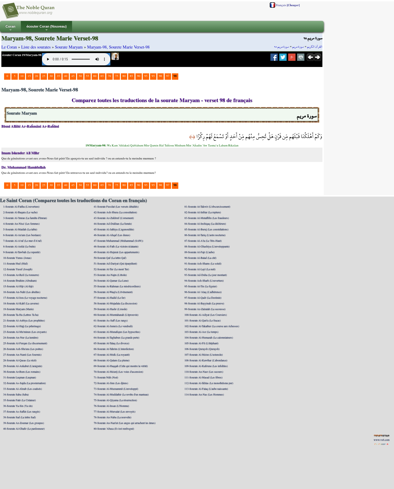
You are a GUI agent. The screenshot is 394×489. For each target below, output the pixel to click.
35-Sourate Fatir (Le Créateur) (19, 400)
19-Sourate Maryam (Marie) (18, 309)
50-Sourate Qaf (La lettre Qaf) (110, 257)
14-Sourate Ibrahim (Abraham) (20, 280)
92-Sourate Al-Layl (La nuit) (199, 269)
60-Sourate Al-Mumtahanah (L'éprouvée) (116, 314)
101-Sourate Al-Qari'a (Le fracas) (202, 320)
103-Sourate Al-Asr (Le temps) (201, 331)
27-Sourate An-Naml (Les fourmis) (22, 354)
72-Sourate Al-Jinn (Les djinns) (111, 383)
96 (160, 76)
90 (138, 76)
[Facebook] (274, 58)
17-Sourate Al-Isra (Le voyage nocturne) (25, 297)
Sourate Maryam (69, 47)
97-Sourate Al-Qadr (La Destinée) (202, 297)
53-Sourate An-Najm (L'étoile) (110, 275)
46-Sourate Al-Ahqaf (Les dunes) (112, 235)
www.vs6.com (381, 439)
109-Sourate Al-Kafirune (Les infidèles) (206, 366)
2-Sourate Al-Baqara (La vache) (20, 212)
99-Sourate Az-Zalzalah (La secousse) (205, 309)
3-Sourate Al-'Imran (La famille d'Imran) (25, 218)
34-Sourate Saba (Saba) (16, 394)
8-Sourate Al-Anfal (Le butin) (19, 246)
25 (43, 76)
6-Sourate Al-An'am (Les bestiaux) (22, 235)
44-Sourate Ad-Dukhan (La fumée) (113, 223)
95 (146, 76)
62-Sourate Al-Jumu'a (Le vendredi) (113, 326)
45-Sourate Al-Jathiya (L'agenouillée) (114, 229)
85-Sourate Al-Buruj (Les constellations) (206, 229)
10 (21, 76)
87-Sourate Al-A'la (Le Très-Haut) (203, 240)
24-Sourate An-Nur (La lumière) (20, 337)
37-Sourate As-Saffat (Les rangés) (21, 411)
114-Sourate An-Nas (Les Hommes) (204, 394)
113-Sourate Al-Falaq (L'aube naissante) (206, 388)
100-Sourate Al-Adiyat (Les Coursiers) (205, 314)
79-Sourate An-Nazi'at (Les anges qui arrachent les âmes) (125, 423)
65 (102, 76)
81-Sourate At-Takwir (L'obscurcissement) (207, 206)
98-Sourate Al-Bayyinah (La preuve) (204, 303)
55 (87, 76)
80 (124, 76)
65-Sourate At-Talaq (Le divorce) (111, 343)
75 (116, 76)
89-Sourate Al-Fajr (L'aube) (199, 252)
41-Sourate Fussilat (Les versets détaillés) (116, 206)
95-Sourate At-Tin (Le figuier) (200, 286)
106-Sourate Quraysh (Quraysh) (202, 349)
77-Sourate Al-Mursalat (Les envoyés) (114, 411)
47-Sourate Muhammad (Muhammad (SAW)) (118, 240)
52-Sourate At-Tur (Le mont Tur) (111, 269)
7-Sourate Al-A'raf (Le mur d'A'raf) (22, 240)
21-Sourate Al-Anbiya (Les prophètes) (24, 320)
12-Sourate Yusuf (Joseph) (17, 269)
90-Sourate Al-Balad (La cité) (200, 257)
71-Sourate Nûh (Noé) (106, 377)
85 (131, 76)
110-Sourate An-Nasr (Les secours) (203, 371)
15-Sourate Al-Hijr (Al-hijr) (18, 286)
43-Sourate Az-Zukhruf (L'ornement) (114, 218)
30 (51, 76)
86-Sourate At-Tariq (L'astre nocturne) (205, 235)
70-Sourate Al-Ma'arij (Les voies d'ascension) (118, 371)
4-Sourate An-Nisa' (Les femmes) (21, 223)
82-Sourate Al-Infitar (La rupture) (202, 212)
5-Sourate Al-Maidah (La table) (20, 229)
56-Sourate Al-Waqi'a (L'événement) (113, 292)
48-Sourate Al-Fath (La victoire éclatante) (116, 246)
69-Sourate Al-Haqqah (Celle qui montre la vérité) (121, 366)
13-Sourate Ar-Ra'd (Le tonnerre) (21, 275)
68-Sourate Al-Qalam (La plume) (112, 360)
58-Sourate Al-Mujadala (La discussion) (115, 303)
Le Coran (9, 47)
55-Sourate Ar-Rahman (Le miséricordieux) (117, 286)
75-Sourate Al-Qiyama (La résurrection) (115, 400)
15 (29, 76)
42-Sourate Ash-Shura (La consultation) (115, 212)
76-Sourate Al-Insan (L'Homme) (111, 405)
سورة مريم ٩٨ (281, 46)
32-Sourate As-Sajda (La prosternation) (24, 383)
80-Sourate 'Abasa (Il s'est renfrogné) (114, 428)
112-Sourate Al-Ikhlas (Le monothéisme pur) (208, 383)
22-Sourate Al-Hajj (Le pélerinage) (22, 326)
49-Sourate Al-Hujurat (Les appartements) (116, 252)
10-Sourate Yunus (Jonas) (17, 257)
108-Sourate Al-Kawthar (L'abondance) (205, 360)
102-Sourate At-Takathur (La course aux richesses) (211, 326)
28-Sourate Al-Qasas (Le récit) (19, 360)
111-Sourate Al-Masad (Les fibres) (203, 377)
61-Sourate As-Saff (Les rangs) (111, 320)
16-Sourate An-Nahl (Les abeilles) (21, 292)
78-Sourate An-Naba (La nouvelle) (112, 417)
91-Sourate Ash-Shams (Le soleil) (202, 263)
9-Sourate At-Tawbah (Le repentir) (21, 252)
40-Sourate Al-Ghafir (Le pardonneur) (24, 428)
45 (73, 76)
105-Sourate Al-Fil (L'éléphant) (201, 343)
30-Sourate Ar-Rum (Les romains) (21, 371)
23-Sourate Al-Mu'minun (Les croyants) (25, 331)
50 (80, 76)
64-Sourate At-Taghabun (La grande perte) (116, 337)
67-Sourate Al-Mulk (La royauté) (112, 354)
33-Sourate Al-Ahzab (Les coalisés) (22, 388)
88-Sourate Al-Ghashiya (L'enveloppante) (207, 246)
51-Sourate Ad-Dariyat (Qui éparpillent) (115, 263)
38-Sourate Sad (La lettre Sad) (19, 417)
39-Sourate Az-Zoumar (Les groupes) (23, 423)
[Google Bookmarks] (292, 58)
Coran (10, 28)
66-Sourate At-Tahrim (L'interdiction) (114, 349)
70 (109, 76)
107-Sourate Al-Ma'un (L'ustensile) (203, 354)
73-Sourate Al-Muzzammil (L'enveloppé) (116, 388)
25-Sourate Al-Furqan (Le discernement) (25, 343)
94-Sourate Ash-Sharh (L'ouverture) (204, 280)
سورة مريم (298, 46)
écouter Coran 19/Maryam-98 (21, 55)
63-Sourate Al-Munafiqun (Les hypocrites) (117, 331)
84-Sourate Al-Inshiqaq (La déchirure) (205, 223)
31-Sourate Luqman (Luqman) (19, 377)
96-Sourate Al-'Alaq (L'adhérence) (203, 292)
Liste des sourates (36, 47)
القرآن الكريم (314, 46)
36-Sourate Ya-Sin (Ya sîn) (18, 405)
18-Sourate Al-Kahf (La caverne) (21, 303)
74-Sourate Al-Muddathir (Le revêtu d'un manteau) (121, 394)
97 (167, 76)
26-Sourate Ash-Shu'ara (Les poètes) (23, 349)
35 (58, 76)
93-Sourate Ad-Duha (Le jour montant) (205, 275)
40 (65, 76)
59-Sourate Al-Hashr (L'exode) (110, 309)
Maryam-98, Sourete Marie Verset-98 (118, 47)
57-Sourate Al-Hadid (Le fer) (109, 297)
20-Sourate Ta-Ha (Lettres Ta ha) (21, 314)
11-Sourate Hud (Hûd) (15, 263)
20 (36, 76)
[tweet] (283, 58)
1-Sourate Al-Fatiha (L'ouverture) (21, 206)
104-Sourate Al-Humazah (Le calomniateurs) (208, 337)
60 (94, 76)
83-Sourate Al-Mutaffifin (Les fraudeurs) (206, 218)
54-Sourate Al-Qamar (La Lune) (111, 280)
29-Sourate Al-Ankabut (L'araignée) (22, 366)
